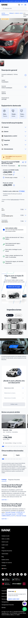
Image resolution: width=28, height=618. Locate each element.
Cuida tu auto (5, 544)
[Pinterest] (25, 574)
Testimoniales (5, 553)
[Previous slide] (2, 113)
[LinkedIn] (17, 574)
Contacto (4, 565)
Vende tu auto (5, 541)
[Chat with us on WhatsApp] (25, 609)
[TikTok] (21, 574)
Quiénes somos (5, 559)
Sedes (3, 547)
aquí (26, 1)
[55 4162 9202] (19, 4)
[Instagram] (6, 574)
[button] (22, 191)
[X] (14, 574)
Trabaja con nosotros (7, 562)
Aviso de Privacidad (6, 596)
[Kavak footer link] (6, 531)
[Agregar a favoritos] (25, 162)
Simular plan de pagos (14, 287)
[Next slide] (25, 113)
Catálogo (4, 479)
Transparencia (5, 602)
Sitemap (4, 607)
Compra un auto (5, 536)
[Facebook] (3, 574)
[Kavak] (3, 4)
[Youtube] (10, 574)
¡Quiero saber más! (13, 599)
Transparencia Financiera (8, 604)
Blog (3, 556)
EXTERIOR (10, 315)
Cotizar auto (14, 404)
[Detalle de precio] (14, 172)
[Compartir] (23, 162)
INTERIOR (19, 315)
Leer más (4, 499)
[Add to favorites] (23, 416)
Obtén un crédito (6, 539)
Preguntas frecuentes (14, 479)
